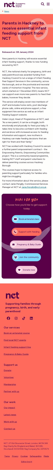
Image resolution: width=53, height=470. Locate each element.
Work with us (10, 421)
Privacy (15, 456)
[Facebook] (8, 318)
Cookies (24, 456)
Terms (7, 456)
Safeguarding (35, 456)
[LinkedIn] (31, 318)
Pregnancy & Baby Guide (16, 354)
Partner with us (11, 391)
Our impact (9, 407)
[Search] (42, 4)
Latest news (10, 414)
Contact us (9, 428)
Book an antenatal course (17, 333)
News (6, 11)
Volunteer (9, 377)
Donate (7, 370)
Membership (10, 384)
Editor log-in (26, 462)
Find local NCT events (15, 340)
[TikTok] (24, 318)
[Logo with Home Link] (14, 4)
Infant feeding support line (17, 347)
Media (46, 456)
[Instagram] (16, 318)
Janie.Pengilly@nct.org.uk (34, 187)
